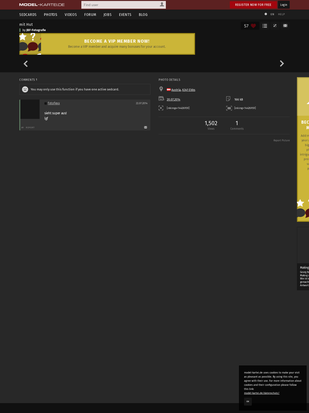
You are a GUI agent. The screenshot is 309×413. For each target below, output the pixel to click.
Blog (143, 14)
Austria (176, 90)
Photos (50, 14)
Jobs (108, 14)
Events (125, 14)
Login (283, 5)
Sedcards (28, 14)
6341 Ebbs (188, 90)
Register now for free (253, 5)
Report (30, 127)
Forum (90, 14)
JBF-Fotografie (36, 30)
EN (272, 14)
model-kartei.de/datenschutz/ (262, 393)
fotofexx (54, 103)
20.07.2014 (173, 99)
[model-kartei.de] (42, 5)
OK (247, 401)
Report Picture (282, 140)
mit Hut (26, 24)
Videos (71, 14)
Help (281, 14)
